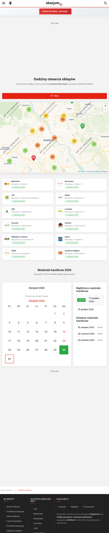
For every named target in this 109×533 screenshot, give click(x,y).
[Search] (105, 3)
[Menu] (3, 3)
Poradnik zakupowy (15, 526)
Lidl (35, 509)
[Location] (10, 3)
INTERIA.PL (71, 520)
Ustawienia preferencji (83, 517)
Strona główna (6, 490)
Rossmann (38, 518)
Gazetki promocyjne (15, 511)
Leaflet (82, 171)
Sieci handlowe (13, 516)
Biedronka (38, 514)
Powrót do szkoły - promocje (54, 11)
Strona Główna (13, 507)
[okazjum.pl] (54, 3)
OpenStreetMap (93, 171)
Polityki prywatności (65, 517)
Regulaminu (95, 514)
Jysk (36, 528)
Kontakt (62, 507)
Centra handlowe (14, 521)
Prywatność (88, 507)
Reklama (74, 507)
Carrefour (38, 523)
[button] (74, 141)
